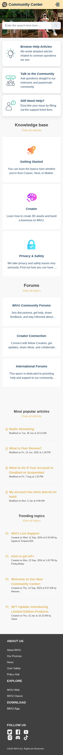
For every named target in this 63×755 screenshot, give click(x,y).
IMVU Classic (15, 695)
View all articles (31, 130)
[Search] (56, 25)
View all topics (32, 290)
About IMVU (14, 649)
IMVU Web (13, 689)
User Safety (14, 668)
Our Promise (14, 656)
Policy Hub (13, 674)
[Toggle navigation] (57, 4)
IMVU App (13, 708)
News (10, 662)
